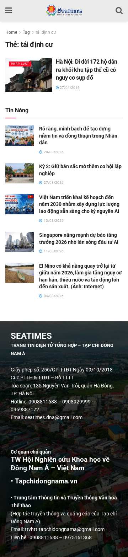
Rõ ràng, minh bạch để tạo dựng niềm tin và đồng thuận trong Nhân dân (78, 135)
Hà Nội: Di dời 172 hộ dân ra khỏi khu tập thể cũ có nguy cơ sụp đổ (86, 69)
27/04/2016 (69, 88)
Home (11, 32)
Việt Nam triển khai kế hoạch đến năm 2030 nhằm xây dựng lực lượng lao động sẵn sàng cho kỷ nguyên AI (79, 204)
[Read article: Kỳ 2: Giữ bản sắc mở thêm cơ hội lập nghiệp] (19, 173)
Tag (26, 32)
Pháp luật (20, 63)
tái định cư (46, 32)
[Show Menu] (8, 10)
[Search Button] (119, 10)
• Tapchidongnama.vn (44, 481)
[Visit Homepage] (63, 11)
